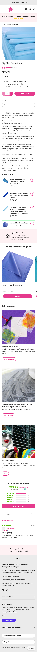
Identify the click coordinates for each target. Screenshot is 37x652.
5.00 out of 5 (23, 487)
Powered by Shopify (20, 647)
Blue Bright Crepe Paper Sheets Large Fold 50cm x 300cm (19, 195)
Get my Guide (8, 415)
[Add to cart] (32, 180)
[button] (6, 68)
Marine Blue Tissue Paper (19, 223)
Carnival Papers (10, 647)
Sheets (4, 101)
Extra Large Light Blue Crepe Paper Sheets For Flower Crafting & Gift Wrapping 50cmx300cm (19, 210)
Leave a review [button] (18, 506)
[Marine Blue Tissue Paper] (17, 266)
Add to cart (25, 93)
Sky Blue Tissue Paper (12, 24)
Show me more (9, 359)
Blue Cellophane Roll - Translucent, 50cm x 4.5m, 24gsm (18, 181)
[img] (6, 526)
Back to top (18, 559)
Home (3, 24)
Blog (5, 473)
